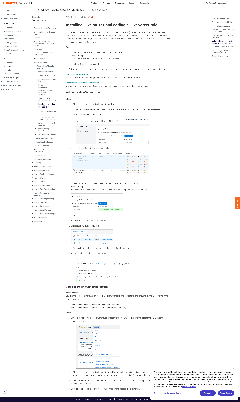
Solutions (106, 3)
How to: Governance (42, 206)
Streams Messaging (43, 159)
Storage (39, 49)
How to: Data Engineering (44, 199)
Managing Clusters (41, 170)
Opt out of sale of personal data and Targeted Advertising (168, 394)
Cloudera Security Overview (43, 150)
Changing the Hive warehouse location (48, 118)
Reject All (208, 393)
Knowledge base (122, 399)
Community (144, 3)
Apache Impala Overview (47, 134)
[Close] (234, 368)
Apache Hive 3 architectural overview (47, 99)
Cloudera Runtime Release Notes (44, 33)
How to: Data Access (42, 185)
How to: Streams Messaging (45, 214)
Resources (119, 3)
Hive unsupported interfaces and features (45, 93)
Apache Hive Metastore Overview (46, 67)
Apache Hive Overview (46, 72)
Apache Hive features (47, 76)
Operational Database (44, 142)
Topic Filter (36, 17)
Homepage (42, 9)
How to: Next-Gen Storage (44, 174)
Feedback (237, 203)
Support (132, 3)
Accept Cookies (226, 393)
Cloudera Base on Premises (45, 28)
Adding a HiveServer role (77, 74)
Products (94, 3)
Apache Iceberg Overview (43, 130)
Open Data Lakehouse (44, 138)
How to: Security (40, 202)
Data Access (40, 59)
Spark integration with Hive (47, 80)
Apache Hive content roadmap (46, 124)
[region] (194, 383)
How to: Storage (40, 178)
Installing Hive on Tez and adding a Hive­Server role (46, 106)
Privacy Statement (189, 387)
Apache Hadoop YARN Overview (44, 54)
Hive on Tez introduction (43, 86)
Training (109, 399)
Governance (40, 155)
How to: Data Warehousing (44, 189)
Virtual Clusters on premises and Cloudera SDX (45, 43)
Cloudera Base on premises (67, 9)
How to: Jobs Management (44, 210)
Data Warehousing (43, 62)
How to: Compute (41, 182)
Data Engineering (42, 146)
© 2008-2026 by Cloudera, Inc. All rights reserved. (149, 399)
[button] (113, 131)
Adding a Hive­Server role (48, 112)
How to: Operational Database (42, 194)
